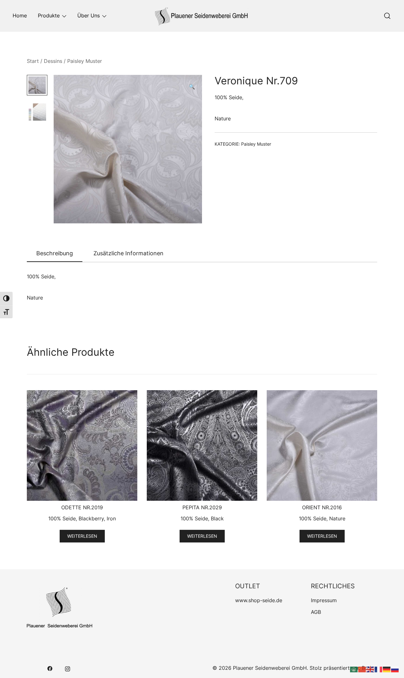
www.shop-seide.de (258, 600)
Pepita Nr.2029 (202, 507)
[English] (370, 669)
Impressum (324, 600)
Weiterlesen (82, 536)
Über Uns (88, 15)
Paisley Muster (84, 61)
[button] (192, 86)
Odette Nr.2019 (82, 507)
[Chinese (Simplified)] (362, 669)
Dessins (53, 61)
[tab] (54, 253)
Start (33, 61)
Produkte (49, 15)
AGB (316, 612)
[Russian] (395, 669)
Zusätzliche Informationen (128, 253)
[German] (387, 669)
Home (20, 15)
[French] (379, 669)
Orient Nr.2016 (322, 507)
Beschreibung (54, 253)
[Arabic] (354, 669)
